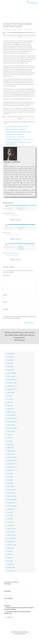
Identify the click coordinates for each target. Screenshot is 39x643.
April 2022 (10, 522)
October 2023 (11, 463)
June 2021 (10, 554)
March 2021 (10, 564)
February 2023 (11, 489)
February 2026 (11, 373)
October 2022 (11, 502)
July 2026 (10, 357)
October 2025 (11, 386)
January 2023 (11, 493)
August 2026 (10, 353)
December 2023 (11, 457)
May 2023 (10, 480)
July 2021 (9, 551)
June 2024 (10, 438)
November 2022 (11, 499)
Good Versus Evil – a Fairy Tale (15, 134)
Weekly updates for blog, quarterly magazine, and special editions (19, 608)
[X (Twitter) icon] (18, 637)
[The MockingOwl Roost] (32, 2)
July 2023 (10, 473)
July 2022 (10, 512)
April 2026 (10, 366)
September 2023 (12, 467)
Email (5, 302)
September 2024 (12, 428)
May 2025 (10, 402)
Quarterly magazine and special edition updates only (17, 612)
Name (5, 295)
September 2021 (12, 544)
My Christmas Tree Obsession (11, 253)
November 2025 (11, 382)
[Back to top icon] (19, 628)
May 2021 (9, 557)
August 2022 (10, 509)
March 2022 (10, 525)
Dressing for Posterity (9, 213)
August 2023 (10, 470)
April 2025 (10, 405)
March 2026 (10, 370)
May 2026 (10, 363)
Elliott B (21, 248)
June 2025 (10, 399)
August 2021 (10, 548)
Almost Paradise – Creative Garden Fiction (18, 131)
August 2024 (11, 431)
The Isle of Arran (11, 137)
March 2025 (10, 408)
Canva (21, 209)
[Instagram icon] (22, 637)
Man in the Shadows (12, 129)
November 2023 (11, 460)
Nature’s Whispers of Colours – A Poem (17, 126)
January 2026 (11, 376)
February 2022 (11, 528)
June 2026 (10, 360)
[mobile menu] (2, 4)
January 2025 (11, 415)
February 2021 (11, 567)
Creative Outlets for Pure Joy (14, 139)
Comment (6, 275)
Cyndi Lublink (17, 29)
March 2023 (10, 486)
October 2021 (11, 541)
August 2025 (10, 392)
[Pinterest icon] (20, 637)
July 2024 (10, 434)
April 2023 (10, 483)
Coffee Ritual (7, 232)
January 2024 (11, 454)
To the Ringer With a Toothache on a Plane (18, 142)
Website (5, 309)
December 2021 (11, 535)
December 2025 (11, 379)
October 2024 (11, 425)
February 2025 (11, 412)
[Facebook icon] (16, 637)
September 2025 (12, 389)
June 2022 (10, 515)
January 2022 (11, 532)
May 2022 (10, 519)
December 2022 (11, 496)
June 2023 (10, 476)
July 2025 (10, 395)
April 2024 (10, 444)
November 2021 (11, 538)
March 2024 (10, 447)
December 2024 (12, 418)
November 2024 (12, 421)
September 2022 (12, 506)
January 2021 (11, 570)
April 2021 (10, 561)
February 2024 (11, 451)
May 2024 (10, 441)
